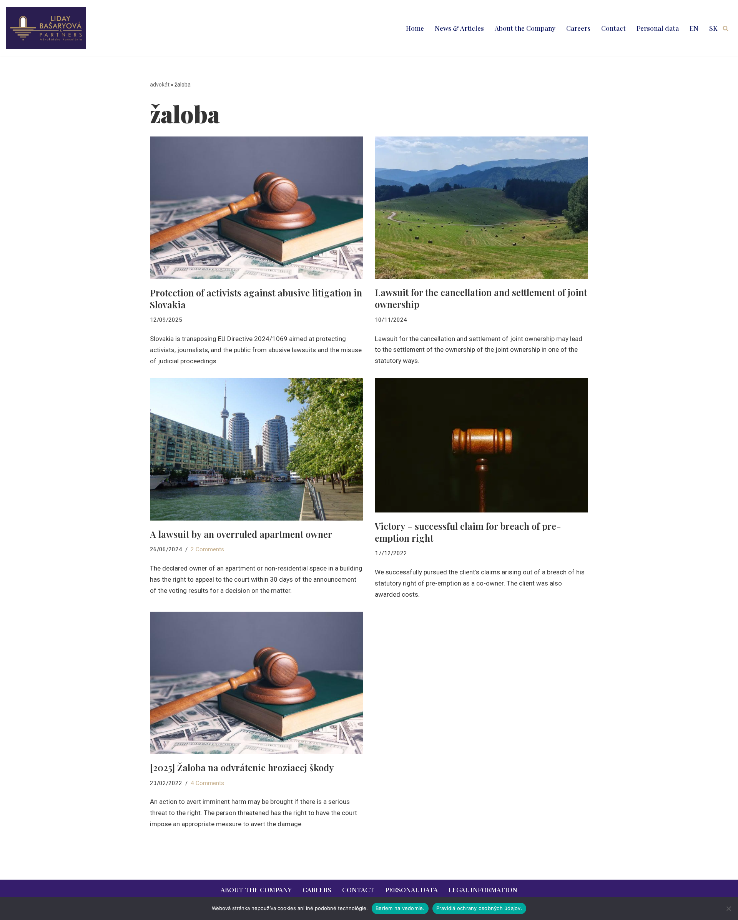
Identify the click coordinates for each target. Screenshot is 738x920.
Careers (578, 28)
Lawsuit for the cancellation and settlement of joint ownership (481, 298)
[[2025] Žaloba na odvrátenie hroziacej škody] (256, 683)
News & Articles (459, 28)
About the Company (525, 28)
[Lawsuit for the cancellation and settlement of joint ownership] (481, 207)
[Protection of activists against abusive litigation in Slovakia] (256, 207)
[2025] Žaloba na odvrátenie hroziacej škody (242, 767)
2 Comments (207, 549)
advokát (160, 85)
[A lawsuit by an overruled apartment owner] (256, 449)
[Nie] (728, 908)
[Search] (725, 28)
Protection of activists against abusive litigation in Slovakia (256, 298)
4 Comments (207, 783)
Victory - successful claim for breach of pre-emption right (468, 532)
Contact (613, 28)
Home (415, 28)
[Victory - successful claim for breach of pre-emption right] (481, 445)
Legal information (483, 889)
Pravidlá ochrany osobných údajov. (479, 908)
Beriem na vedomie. (400, 908)
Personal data (658, 28)
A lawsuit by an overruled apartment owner (241, 534)
